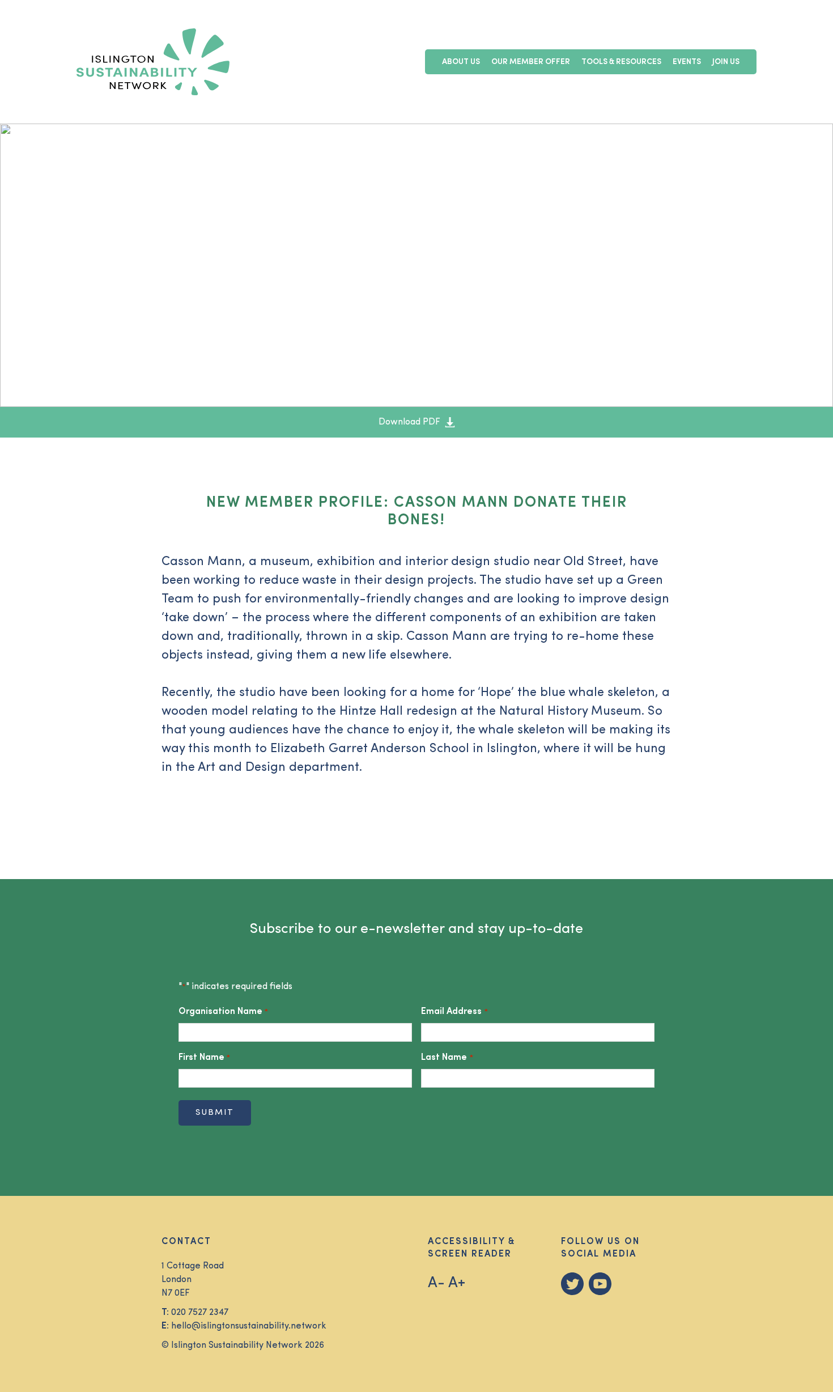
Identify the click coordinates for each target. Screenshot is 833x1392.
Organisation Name (223, 1011)
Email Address (454, 1011)
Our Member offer (530, 62)
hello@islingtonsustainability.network (248, 1326)
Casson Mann (202, 561)
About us (461, 62)
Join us (726, 62)
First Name (204, 1057)
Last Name (447, 1057)
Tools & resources (621, 62)
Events (687, 62)
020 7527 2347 (199, 1312)
